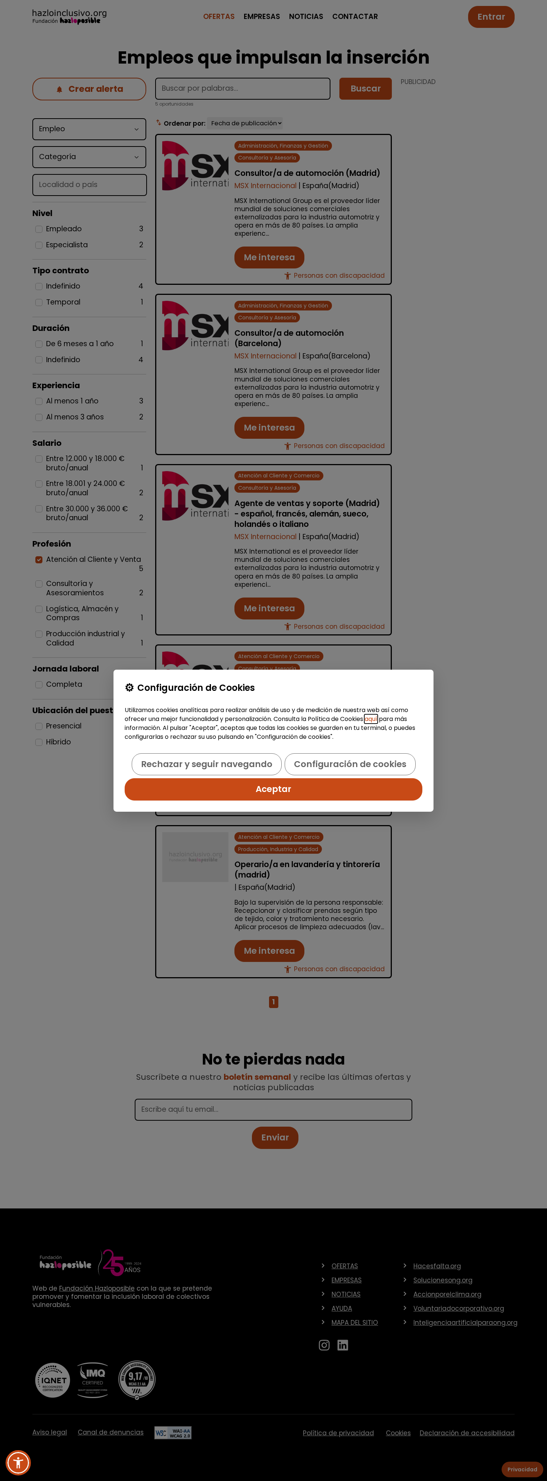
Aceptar (273, 789)
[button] (18, 1463)
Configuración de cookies (350, 764)
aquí (371, 719)
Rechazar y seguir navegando (206, 764)
